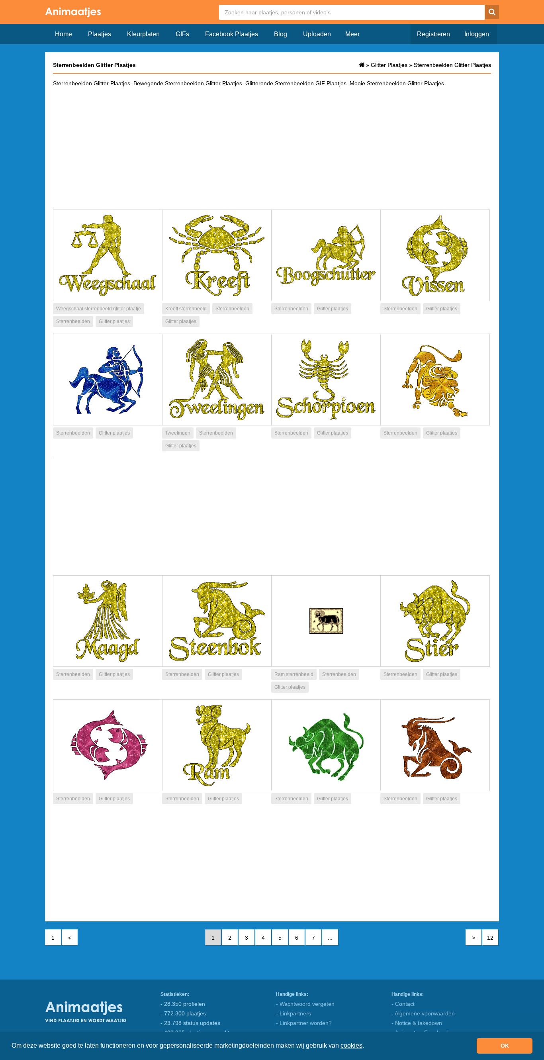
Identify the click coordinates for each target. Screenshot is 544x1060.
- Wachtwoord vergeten (305, 1004)
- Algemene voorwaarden (423, 1013)
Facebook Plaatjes (231, 34)
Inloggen (476, 34)
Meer (352, 34)
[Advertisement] (272, 148)
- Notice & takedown (416, 1023)
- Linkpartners (293, 1013)
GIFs (182, 34)
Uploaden (317, 34)
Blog (280, 34)
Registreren (433, 34)
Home (63, 34)
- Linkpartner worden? (304, 1023)
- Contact (403, 1004)
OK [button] (505, 1045)
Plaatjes (99, 34)
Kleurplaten (143, 34)
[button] (367, 1046)
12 (490, 938)
